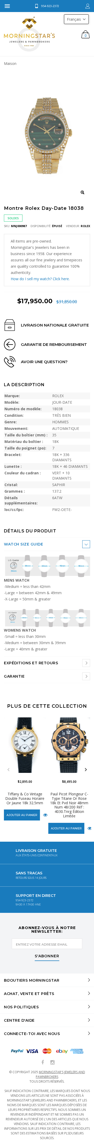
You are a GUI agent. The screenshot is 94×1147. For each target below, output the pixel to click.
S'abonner (47, 956)
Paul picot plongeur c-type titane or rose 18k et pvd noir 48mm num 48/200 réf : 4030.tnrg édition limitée (69, 804)
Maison (10, 63)
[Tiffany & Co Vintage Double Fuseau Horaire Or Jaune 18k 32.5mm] (25, 745)
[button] (76, 19)
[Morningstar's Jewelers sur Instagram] (52, 1062)
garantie (14, 676)
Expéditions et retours (31, 663)
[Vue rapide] (45, 815)
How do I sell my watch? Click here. (40, 278)
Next (85, 769)
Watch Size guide (23, 544)
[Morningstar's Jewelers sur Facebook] (43, 1062)
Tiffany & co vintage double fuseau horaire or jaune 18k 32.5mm (24, 798)
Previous (8, 769)
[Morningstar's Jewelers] (29, 34)
